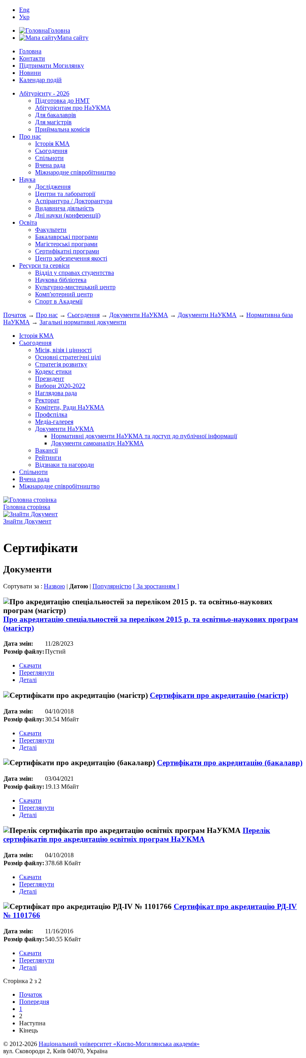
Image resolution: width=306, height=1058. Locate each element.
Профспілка (51, 414)
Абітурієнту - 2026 (44, 93)
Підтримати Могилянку (51, 65)
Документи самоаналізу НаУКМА (97, 443)
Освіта (28, 222)
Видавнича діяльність (64, 208)
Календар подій (40, 79)
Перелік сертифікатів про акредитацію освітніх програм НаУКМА (136, 834)
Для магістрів (53, 122)
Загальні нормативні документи (82, 322)
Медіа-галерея (54, 421)
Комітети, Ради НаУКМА (69, 407)
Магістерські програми (66, 244)
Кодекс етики (53, 371)
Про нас (30, 136)
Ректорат (47, 400)
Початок (14, 315)
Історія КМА (52, 143)
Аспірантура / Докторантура (73, 201)
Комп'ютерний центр (64, 294)
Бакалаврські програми (66, 236)
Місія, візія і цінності (63, 350)
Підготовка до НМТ (62, 100)
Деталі (28, 679)
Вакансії (46, 450)
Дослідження (53, 186)
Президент (49, 378)
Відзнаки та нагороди (64, 464)
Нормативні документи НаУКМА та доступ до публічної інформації (144, 436)
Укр (24, 17)
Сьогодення (51, 150)
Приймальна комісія (62, 129)
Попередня (34, 1001)
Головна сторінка (26, 507)
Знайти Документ (27, 521)
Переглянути (36, 672)
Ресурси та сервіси (44, 265)
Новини (30, 72)
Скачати (30, 665)
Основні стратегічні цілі (68, 357)
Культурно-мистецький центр (75, 287)
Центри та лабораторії (65, 193)
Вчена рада (50, 165)
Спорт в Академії (58, 301)
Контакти (32, 58)
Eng (24, 9)
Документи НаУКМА (138, 315)
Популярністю (111, 586)
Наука (27, 179)
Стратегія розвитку (61, 364)
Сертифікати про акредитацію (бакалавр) (229, 762)
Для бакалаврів (55, 115)
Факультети (51, 229)
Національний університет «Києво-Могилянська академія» (119, 1043)
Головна (30, 51)
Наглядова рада (56, 393)
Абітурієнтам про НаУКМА (73, 107)
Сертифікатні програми (67, 251)
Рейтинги (48, 457)
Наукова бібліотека (60, 279)
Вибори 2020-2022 (60, 385)
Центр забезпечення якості (71, 258)
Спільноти (49, 158)
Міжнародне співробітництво (75, 172)
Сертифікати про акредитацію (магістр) (219, 695)
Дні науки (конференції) (67, 215)
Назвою (54, 586)
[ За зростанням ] (156, 586)
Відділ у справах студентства (74, 272)
